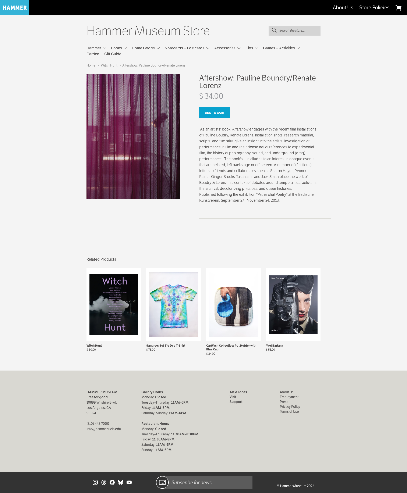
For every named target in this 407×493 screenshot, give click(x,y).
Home (90, 65)
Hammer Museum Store (148, 31)
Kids (249, 48)
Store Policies (374, 7)
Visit (233, 397)
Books (117, 48)
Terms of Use (289, 411)
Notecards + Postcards (185, 48)
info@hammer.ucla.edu (103, 429)
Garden (92, 53)
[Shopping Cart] (398, 8)
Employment (289, 397)
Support (236, 402)
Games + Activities (279, 48)
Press (284, 402)
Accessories (225, 48)
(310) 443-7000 (97, 423)
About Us (343, 7)
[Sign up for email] (162, 482)
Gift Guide (112, 53)
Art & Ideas (238, 392)
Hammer (94, 48)
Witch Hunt (109, 65)
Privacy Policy (290, 406)
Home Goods (144, 48)
